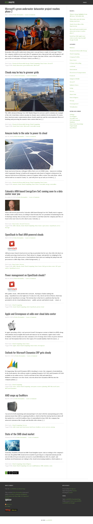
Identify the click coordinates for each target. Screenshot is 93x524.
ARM (14, 225)
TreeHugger (73, 116)
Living (71, 88)
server (58, 225)
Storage (7, 227)
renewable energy (35, 126)
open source (45, 225)
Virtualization (73, 107)
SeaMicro (38, 427)
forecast (29, 466)
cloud (14, 65)
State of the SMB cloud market (19, 434)
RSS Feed (8, 504)
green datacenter (28, 65)
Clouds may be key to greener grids (22, 72)
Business (72, 47)
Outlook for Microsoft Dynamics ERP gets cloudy (28, 352)
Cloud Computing (35, 63)
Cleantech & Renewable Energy (20, 63)
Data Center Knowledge (76, 124)
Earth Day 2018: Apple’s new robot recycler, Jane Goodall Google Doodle (77, 38)
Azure (14, 386)
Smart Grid (73, 94)
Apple (14, 345)
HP (56, 266)
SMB (42, 466)
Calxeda (18, 225)
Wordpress (72, 488)
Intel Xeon (32, 427)
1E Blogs (72, 114)
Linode (71, 492)
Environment (73, 69)
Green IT (50, 63)
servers (48, 427)
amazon (15, 184)
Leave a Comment (30, 14)
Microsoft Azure (55, 386)
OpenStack (53, 225)
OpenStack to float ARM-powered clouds (24, 234)
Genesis (74, 490)
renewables (53, 184)
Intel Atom (26, 427)
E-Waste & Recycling (75, 63)
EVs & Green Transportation (78, 72)
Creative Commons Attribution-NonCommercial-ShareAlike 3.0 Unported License (16, 496)
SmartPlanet (73, 127)
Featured (72, 75)
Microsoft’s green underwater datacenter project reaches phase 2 (32, 10)
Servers (27, 224)
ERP (49, 386)
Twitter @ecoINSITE (75, 501)
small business (36, 466)
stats (50, 466)
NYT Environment (75, 120)
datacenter (19, 65)
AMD (14, 427)
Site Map (7, 506)
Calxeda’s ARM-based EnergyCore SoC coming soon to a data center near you (33, 192)
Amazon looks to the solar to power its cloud (26, 133)
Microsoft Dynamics (10, 388)
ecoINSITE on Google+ (68, 503)
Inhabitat (72, 122)
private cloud (40, 307)
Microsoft (36, 65)
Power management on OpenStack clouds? (25, 275)
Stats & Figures (27, 464)
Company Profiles (75, 57)
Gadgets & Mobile (75, 79)
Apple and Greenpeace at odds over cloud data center (30, 314)
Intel (28, 307)
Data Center (43, 63)
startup (53, 427)
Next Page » (15, 472)
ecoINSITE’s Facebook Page (73, 499)
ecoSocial (72, 66)
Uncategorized (74, 103)
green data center (50, 266)
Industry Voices (74, 85)
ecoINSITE (16, 2)
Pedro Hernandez (17, 492)
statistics (46, 466)
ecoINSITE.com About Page (17, 488)
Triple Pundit (73, 126)
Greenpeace (41, 345)
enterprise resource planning (39, 386)
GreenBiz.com (74, 118)
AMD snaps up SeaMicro (16, 395)
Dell (43, 266)
